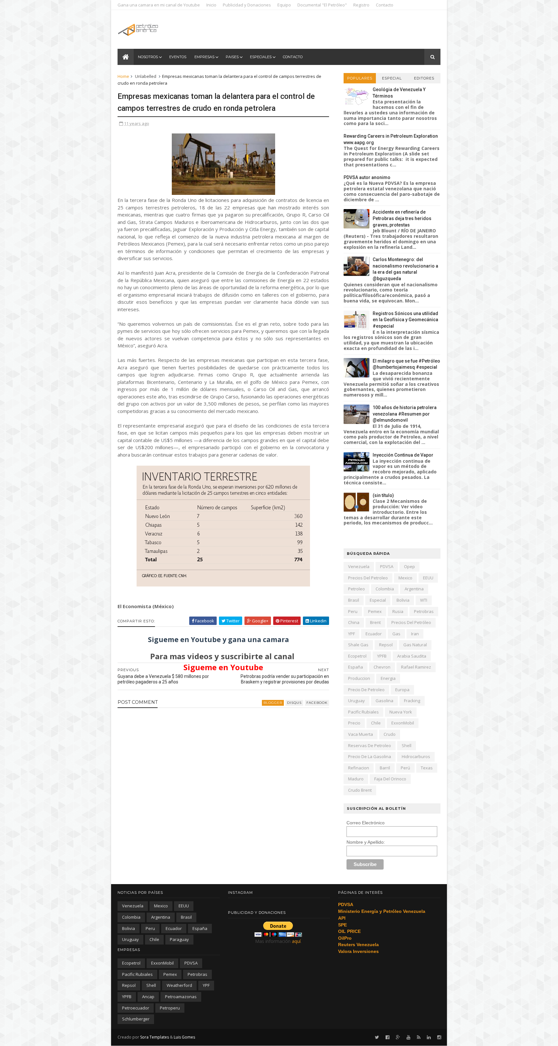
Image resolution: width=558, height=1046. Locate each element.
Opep (409, 566)
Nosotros (148, 57)
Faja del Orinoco (390, 779)
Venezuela (358, 566)
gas (396, 634)
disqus (294, 703)
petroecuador (135, 1008)
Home (123, 76)
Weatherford (179, 985)
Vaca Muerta (360, 734)
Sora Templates (154, 1037)
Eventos (177, 57)
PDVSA (386, 566)
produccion (359, 678)
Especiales (261, 57)
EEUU (428, 578)
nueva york (400, 712)
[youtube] (408, 1037)
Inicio (211, 5)
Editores (424, 78)
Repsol (386, 645)
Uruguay (356, 700)
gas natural (415, 645)
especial (378, 600)
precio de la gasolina (369, 756)
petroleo (356, 589)
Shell (406, 745)
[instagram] (439, 1037)
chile (376, 723)
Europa (402, 689)
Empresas (204, 57)
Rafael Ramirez (416, 667)
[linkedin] (429, 1037)
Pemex (375, 611)
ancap (148, 996)
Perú (405, 768)
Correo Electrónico (365, 822)
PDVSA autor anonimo (367, 177)
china (353, 622)
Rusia (397, 611)
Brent (375, 622)
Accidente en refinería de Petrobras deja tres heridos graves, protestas (402, 218)
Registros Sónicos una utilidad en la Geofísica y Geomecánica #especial (405, 320)
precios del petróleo (411, 622)
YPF (351, 634)
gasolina (384, 700)
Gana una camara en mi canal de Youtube (159, 5)
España (355, 667)
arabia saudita (411, 656)
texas (427, 768)
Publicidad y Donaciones (247, 5)
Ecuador (374, 634)
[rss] (418, 1037)
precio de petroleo (366, 689)
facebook (316, 703)
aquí (296, 941)
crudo (390, 734)
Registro (361, 5)
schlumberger (136, 1019)
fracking (412, 700)
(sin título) (383, 495)
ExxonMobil (402, 723)
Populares (359, 78)
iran (415, 634)
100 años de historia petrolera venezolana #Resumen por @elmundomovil (405, 414)
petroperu (170, 1008)
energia (388, 678)
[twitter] (377, 1037)
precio (354, 723)
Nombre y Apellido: (365, 842)
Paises (232, 57)
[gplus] (398, 1037)
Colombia (385, 589)
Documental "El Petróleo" (322, 5)
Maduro (356, 779)
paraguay (179, 939)
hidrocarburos (416, 756)
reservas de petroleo (369, 745)
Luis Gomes (184, 1037)
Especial (392, 78)
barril (385, 768)
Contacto (384, 5)
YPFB (382, 656)
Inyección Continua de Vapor (403, 455)
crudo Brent (360, 790)
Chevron (382, 667)
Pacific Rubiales (363, 712)
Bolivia (403, 600)
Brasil (353, 600)
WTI (423, 600)
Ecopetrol (357, 656)
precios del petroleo (368, 578)
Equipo (284, 5)
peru (352, 611)
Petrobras (424, 611)
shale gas (358, 645)
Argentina (414, 589)
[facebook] (387, 1037)
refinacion (358, 768)
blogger (273, 703)
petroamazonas (181, 996)
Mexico (405, 578)
